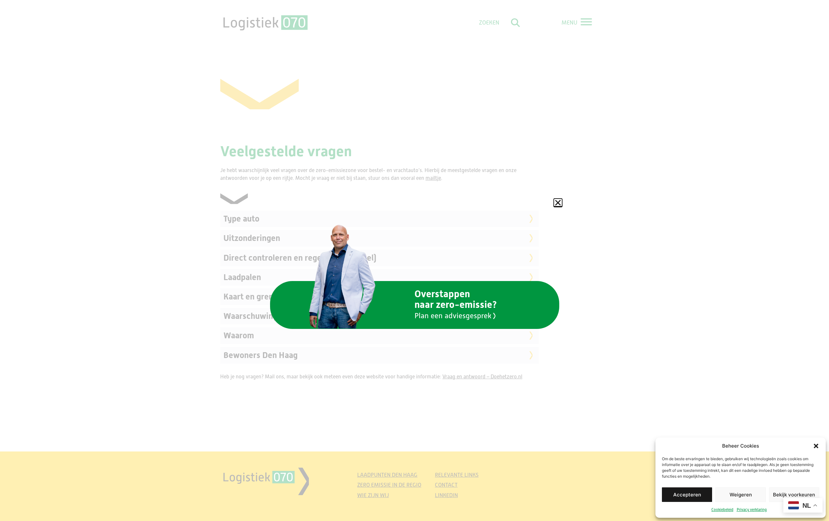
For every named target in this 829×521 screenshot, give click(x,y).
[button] (816, 446)
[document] (414, 260)
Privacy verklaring (752, 509)
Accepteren (687, 495)
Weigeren (741, 495)
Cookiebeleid (722, 509)
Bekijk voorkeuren (794, 495)
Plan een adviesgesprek (452, 315)
